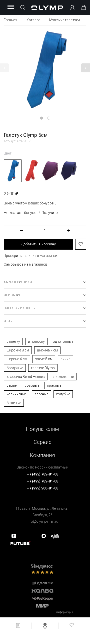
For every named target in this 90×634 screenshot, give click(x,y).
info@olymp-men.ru (42, 521)
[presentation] (45, 317)
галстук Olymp (43, 368)
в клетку (13, 341)
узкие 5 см (43, 359)
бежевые (13, 403)
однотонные (63, 341)
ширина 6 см (16, 359)
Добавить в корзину (38, 244)
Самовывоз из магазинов (25, 264)
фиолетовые (63, 377)
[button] (4, 67)
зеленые (41, 394)
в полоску (36, 341)
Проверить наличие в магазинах (31, 256)
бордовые (14, 368)
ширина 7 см (47, 350)
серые (11, 385)
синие (65, 359)
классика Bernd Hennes (25, 377)
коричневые (16, 394)
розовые (31, 385)
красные (54, 385)
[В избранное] (80, 244)
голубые (63, 394)
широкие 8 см (17, 350)
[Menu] (11, 7)
